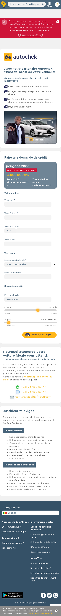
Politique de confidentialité (43, 542)
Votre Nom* (9, 200)
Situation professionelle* (15, 260)
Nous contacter (9, 548)
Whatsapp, (30, 376)
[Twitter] (49, 595)
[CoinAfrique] (4, 4)
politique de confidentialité (40, 613)
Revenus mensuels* (13, 272)
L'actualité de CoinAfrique (14, 532)
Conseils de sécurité (40, 552)
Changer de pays (12, 508)
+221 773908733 (39, 30)
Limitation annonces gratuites (44, 573)
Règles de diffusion (39, 547)
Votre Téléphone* (11, 226)
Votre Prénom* (11, 213)
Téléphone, (43, 376)
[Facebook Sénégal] (43, 595)
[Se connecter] (57, 4)
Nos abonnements (39, 563)
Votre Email (9, 239)
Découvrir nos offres (30, 35)
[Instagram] (55, 595)
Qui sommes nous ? (11, 527)
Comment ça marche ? (13, 543)
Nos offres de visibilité (40, 568)
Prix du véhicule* (11, 295)
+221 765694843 (19, 30)
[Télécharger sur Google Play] (12, 595)
